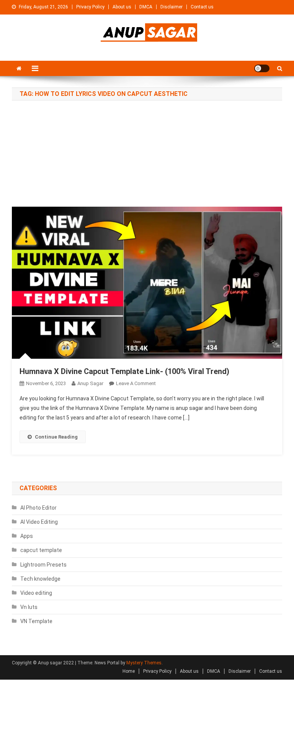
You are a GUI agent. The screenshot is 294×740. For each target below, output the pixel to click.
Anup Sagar (90, 383)
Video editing (36, 593)
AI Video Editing (39, 522)
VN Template (36, 621)
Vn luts (29, 607)
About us (122, 7)
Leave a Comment (136, 383)
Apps (26, 536)
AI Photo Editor (38, 508)
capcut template (41, 550)
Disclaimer (171, 7)
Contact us (202, 7)
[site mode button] (262, 68)
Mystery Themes (144, 663)
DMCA (145, 7)
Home (128, 671)
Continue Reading (56, 437)
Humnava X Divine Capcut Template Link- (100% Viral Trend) (124, 371)
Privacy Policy (90, 7)
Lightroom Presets (43, 565)
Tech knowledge (40, 579)
